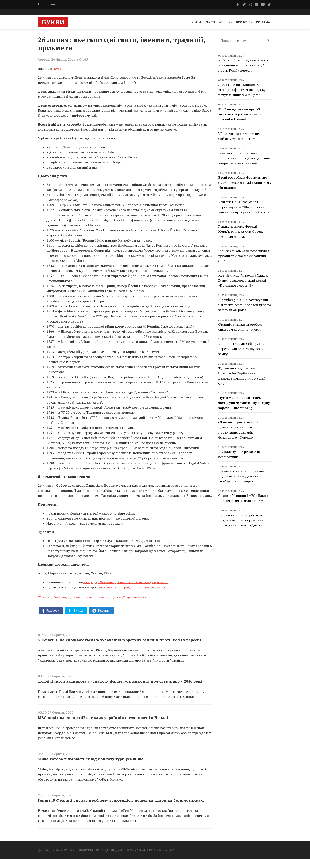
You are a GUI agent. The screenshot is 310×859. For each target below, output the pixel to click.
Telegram (103, 610)
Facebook (52, 610)
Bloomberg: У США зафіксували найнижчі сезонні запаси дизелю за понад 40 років (244, 304)
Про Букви (46, 4)
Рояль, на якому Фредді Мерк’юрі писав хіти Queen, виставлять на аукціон (240, 231)
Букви (59, 68)
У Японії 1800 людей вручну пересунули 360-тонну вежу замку (241, 348)
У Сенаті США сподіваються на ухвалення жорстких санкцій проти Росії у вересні (119, 639)
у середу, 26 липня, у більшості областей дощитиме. (125, 582)
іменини (60, 597)
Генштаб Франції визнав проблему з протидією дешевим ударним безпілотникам (121, 800)
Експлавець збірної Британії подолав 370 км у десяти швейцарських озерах (241, 476)
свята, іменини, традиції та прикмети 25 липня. (135, 587)
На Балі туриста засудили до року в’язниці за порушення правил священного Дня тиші (242, 520)
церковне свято (139, 597)
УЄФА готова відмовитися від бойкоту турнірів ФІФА (91, 758)
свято (103, 597)
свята (91, 597)
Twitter (78, 610)
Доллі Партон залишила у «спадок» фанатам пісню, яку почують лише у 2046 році (120, 681)
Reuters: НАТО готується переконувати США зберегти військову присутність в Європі (243, 207)
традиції (118, 597)
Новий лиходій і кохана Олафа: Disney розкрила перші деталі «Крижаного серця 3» (243, 280)
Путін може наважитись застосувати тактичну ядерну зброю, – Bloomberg (244, 402)
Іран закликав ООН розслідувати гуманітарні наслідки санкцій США (244, 256)
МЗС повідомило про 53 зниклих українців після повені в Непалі (103, 717)
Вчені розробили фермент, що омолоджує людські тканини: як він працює (244, 182)
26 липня (44, 597)
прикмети (76, 597)
